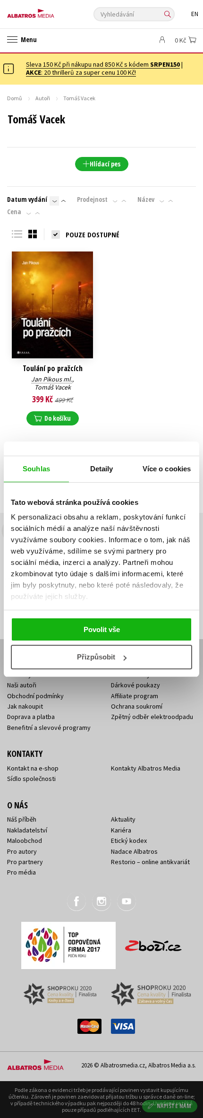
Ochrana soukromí (136, 706)
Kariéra (121, 830)
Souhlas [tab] (36, 469)
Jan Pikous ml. (51, 379)
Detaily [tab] (101, 469)
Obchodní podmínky (35, 696)
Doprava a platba (31, 716)
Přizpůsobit (96, 657)
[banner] (49, 11)
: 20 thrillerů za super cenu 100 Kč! (81, 72)
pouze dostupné (92, 234)
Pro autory (22, 851)
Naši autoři (21, 685)
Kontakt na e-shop (33, 768)
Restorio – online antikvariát (150, 862)
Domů (14, 98)
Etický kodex (129, 840)
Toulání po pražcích (53, 368)
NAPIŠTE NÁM (174, 1106)
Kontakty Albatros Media (145, 768)
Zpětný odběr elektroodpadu (152, 716)
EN (194, 14)
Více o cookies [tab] (167, 469)
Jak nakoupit (25, 706)
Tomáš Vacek (52, 387)
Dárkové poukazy (135, 685)
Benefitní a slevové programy (49, 727)
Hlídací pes (105, 163)
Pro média (21, 872)
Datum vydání (27, 199)
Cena (14, 211)
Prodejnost (92, 199)
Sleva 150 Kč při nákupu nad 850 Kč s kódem (103, 64)
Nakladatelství (27, 830)
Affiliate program (134, 696)
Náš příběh (21, 819)
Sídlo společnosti (31, 778)
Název (145, 199)
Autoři (42, 98)
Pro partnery (25, 862)
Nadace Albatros (134, 851)
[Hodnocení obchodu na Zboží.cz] (153, 942)
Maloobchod (24, 840)
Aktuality (123, 819)
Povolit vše (102, 629)
